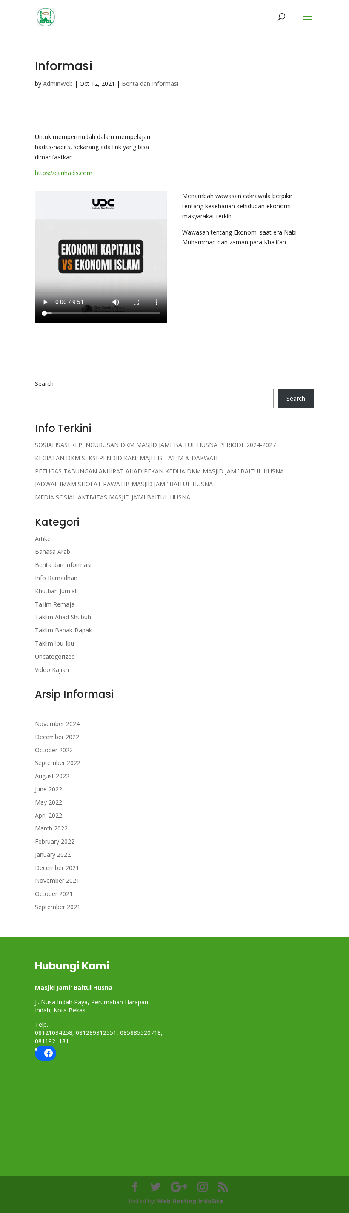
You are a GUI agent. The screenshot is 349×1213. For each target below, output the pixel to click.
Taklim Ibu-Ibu (54, 643)
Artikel (43, 539)
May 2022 (48, 802)
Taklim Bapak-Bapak (63, 630)
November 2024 (57, 724)
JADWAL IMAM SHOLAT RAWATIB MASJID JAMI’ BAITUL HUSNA (124, 484)
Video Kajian (52, 670)
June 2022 (48, 789)
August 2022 (52, 776)
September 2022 (57, 763)
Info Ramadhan (56, 578)
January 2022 (53, 854)
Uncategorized (55, 656)
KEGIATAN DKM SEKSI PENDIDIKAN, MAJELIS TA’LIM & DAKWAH (126, 458)
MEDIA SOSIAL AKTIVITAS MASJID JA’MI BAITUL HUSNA (112, 497)
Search (44, 384)
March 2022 (51, 828)
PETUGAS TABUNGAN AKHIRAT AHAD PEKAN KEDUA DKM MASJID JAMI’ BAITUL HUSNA (159, 471)
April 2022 (48, 815)
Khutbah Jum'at (56, 591)
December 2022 (57, 737)
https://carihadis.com (63, 173)
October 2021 (54, 894)
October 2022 (54, 750)
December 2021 (57, 868)
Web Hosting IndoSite (190, 1201)
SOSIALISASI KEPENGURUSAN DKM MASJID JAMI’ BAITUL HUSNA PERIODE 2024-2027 (155, 445)
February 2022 (54, 841)
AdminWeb (58, 83)
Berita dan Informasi (150, 83)
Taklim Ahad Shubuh (63, 617)
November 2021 (57, 880)
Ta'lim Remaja (54, 604)
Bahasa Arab (52, 551)
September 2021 (57, 907)
